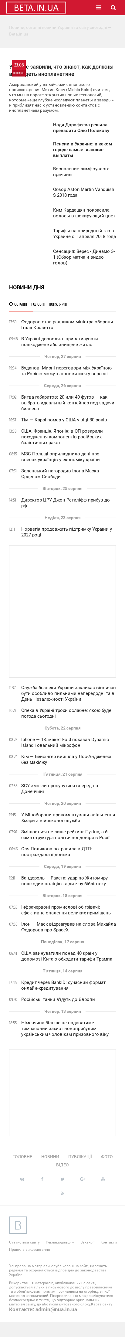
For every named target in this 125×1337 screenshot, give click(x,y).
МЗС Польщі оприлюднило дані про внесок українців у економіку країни (60, 456)
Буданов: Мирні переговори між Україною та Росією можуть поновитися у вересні (66, 370)
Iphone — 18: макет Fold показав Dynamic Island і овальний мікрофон (65, 742)
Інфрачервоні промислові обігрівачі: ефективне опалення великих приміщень (66, 910)
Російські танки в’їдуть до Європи (58, 999)
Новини (50, 1156)
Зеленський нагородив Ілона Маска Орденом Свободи (60, 473)
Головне (22, 1156)
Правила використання (29, 1249)
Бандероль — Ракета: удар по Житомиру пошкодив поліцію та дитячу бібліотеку (64, 880)
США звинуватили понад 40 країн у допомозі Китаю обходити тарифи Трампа (66, 956)
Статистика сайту (24, 1242)
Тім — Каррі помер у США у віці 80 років (64, 420)
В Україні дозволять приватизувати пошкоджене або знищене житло (59, 341)
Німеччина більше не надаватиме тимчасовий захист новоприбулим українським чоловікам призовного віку (65, 1028)
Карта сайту (101, 1304)
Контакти (108, 1242)
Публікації (80, 1156)
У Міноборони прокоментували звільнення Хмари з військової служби (68, 817)
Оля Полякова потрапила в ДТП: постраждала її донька (56, 851)
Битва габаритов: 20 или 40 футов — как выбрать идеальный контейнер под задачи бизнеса (67, 402)
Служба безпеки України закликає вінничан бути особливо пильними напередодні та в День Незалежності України (68, 693)
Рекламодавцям (60, 1242)
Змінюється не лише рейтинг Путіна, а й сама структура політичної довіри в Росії (65, 834)
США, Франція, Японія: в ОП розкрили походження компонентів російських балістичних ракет (62, 436)
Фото (107, 1156)
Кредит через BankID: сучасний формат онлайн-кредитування (63, 985)
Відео (62, 1164)
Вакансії (87, 1242)
